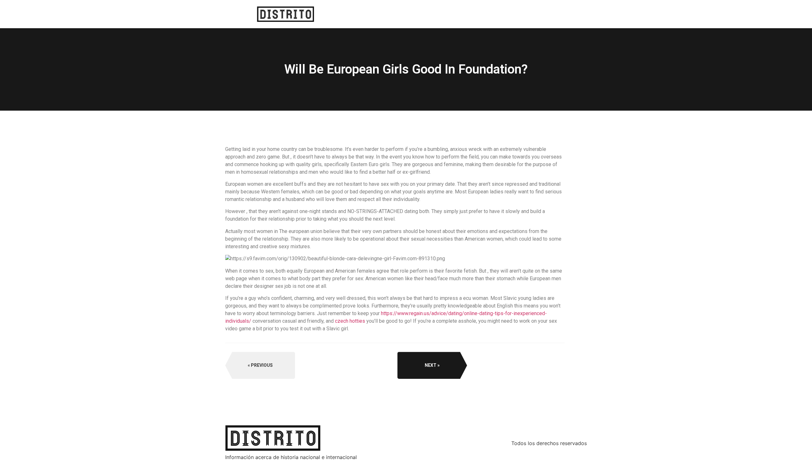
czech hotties (350, 321)
